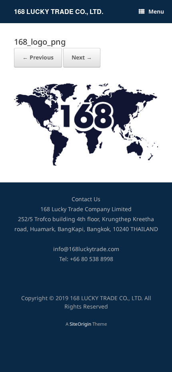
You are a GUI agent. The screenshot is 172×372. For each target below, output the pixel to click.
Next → (82, 57)
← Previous (38, 57)
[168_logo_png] (86, 164)
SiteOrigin (80, 324)
